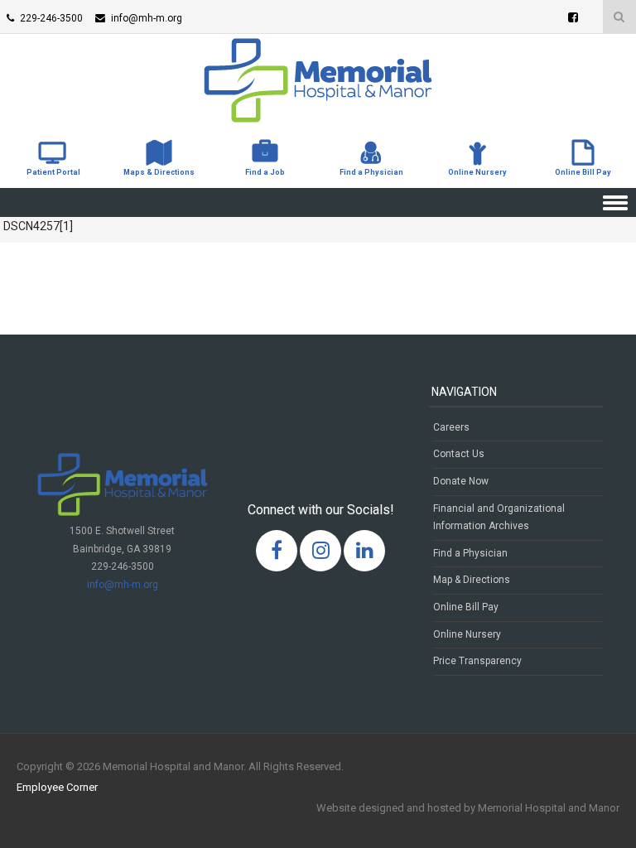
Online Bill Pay (466, 607)
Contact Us (458, 454)
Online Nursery (467, 634)
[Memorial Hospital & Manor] (318, 118)
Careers (451, 427)
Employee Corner (57, 787)
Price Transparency (477, 661)
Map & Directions (471, 579)
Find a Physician (470, 553)
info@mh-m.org (122, 584)
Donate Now (461, 481)
